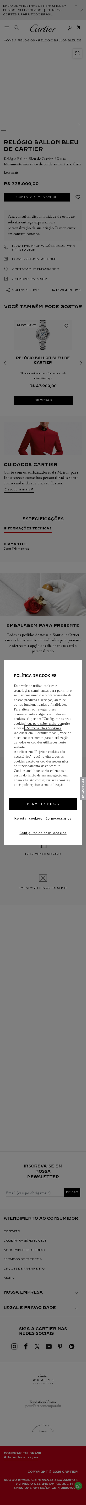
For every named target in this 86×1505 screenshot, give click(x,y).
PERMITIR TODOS (43, 804)
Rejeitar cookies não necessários (43, 818)
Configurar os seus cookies (43, 833)
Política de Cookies (43, 728)
